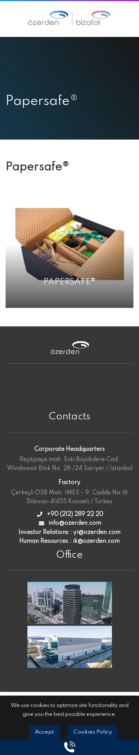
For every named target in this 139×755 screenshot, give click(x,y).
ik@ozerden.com (96, 541)
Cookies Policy (92, 732)
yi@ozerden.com (96, 532)
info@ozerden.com (75, 523)
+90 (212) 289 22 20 (75, 514)
